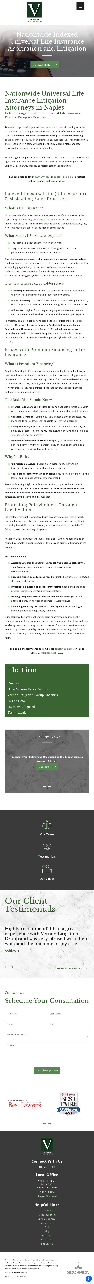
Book (47, 1227)
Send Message (43, 1070)
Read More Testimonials (67, 968)
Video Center (47, 1235)
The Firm (47, 1210)
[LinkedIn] (45, 1167)
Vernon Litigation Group (20, 127)
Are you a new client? (17, 1035)
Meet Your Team (47, 1214)
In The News (47, 1222)
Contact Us (47, 1239)
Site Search (47, 1243)
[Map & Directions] (47, 1196)
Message (11, 1045)
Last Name (55, 1014)
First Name (12, 1014)
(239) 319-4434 (42, 176)
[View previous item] (44, 786)
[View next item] (49, 786)
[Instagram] (53, 1167)
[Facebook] (49, 1167)
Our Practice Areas (47, 1218)
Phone (10, 1024)
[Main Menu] (80, 6)
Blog (47, 1231)
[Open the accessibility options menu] (89, 1279)
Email (52, 1024)
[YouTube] (40, 1167)
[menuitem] (47, 683)
